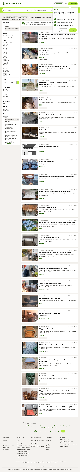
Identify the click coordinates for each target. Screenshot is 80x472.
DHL (4, 109)
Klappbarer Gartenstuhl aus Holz (50, 329)
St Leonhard (8, 134)
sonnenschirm (49, 426)
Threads (48, 445)
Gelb (4, 49)
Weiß (4, 64)
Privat (4, 96)
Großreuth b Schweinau (10, 135)
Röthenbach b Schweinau (10, 138)
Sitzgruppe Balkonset (46, 162)
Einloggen (72, 30)
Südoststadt (7, 128)
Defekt (4, 75)
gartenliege (69, 426)
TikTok (47, 449)
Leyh (6, 139)
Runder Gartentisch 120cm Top (49, 313)
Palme (68, 469)
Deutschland (5, 116)
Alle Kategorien (6, 25)
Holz (4, 53)
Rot (4, 59)
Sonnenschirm (44, 469)
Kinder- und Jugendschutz (23, 447)
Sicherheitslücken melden (23, 445)
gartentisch (27, 426)
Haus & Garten (7, 26)
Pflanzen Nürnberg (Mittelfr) (28, 469)
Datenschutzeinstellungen (23, 453)
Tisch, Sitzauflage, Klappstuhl (49, 237)
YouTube (48, 442)
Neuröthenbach (8, 142)
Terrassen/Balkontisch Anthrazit (50, 115)
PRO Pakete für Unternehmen (35, 444)
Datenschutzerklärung (22, 451)
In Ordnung (5, 74)
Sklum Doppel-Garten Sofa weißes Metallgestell (55, 192)
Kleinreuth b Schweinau (10, 131)
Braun (4, 46)
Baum (58, 469)
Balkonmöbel (37, 469)
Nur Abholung (6, 37)
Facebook (48, 440)
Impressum (20, 457)
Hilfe (18, 440)
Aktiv (4, 103)
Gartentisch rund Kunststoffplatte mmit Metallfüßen (56, 177)
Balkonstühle (43, 130)
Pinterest (48, 447)
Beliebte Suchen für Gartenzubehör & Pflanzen (66, 440)
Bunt (4, 48)
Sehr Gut (5, 71)
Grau (4, 51)
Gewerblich (5, 97)
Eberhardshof (8, 136)
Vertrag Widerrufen (21, 444)
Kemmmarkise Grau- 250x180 (49, 147)
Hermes (4, 110)
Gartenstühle (63, 469)
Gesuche (5, 90)
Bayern (5, 117)
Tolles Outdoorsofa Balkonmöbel (50, 283)
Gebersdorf (7, 129)
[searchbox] (13, 10)
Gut (4, 73)
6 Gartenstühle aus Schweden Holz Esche (53, 66)
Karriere (5, 442)
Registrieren (63, 30)
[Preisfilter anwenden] (18, 82)
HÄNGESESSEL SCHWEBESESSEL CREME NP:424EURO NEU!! (53, 83)
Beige (4, 44)
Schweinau (7, 132)
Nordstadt (7, 125)
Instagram (48, 444)
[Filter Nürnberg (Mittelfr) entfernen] (18, 119)
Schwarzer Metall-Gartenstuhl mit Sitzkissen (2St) (55, 407)
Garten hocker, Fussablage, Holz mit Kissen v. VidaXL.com (54, 361)
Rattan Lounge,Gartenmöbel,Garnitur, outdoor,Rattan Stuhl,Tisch (57, 35)
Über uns (5, 440)
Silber (4, 62)
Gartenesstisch (44, 50)
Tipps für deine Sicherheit (23, 442)
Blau (4, 45)
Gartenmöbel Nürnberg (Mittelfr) (14, 469)
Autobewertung (64, 446)
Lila (4, 55)
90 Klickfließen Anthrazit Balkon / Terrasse (53, 345)
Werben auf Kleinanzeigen (37, 446)
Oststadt (7, 127)
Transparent (5, 63)
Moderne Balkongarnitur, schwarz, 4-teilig (53, 268)
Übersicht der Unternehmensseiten (68, 445)
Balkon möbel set (45, 100)
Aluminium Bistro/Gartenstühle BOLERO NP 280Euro (57, 222)
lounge (56, 426)
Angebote (5, 89)
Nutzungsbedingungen (22, 455)
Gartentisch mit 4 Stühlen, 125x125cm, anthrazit (55, 252)
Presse (4, 444)
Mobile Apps (6, 449)
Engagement (6, 447)
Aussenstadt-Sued (9, 124)
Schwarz (5, 60)
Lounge (54, 469)
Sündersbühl (8, 141)
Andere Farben (6, 42)
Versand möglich (6, 35)
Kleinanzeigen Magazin (8, 445)
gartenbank (51, 427)
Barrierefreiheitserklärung (23, 449)
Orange (4, 56)
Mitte (6, 121)
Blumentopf (50, 469)
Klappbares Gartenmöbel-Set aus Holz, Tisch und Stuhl (57, 391)
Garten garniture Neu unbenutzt (49, 298)
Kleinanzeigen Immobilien (37, 440)
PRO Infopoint (34, 442)
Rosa (4, 57)
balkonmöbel (62, 426)
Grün (4, 52)
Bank (71, 469)
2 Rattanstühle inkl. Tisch (47, 207)
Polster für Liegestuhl (46, 376)
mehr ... (56, 427)
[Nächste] (63, 431)
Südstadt (7, 123)
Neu (4, 70)
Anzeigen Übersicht (65, 443)
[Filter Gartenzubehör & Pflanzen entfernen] (18, 28)
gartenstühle (34, 426)
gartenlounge (42, 426)
